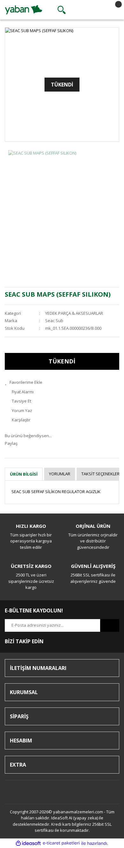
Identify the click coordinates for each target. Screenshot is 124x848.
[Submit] (109, 625)
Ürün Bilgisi (24, 474)
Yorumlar (59, 474)
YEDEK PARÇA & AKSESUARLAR (74, 313)
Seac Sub (54, 320)
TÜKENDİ (62, 361)
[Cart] (113, 9)
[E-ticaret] (61, 843)
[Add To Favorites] (62, 382)
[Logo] (23, 9)
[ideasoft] (28, 843)
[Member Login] (87, 9)
